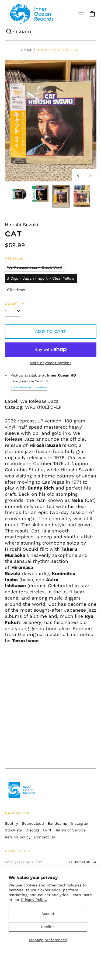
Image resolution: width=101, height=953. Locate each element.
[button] (92, 14)
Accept (47, 913)
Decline (48, 927)
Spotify (11, 823)
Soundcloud (33, 823)
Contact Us (44, 837)
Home (27, 50)
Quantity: (15, 304)
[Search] (9, 32)
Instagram (80, 823)
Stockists (13, 830)
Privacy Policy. (34, 899)
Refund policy (17, 837)
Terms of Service (70, 830)
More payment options (50, 363)
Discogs (32, 830)
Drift (47, 830)
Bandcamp (57, 823)
